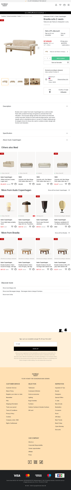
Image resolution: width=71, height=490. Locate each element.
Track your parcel (11, 407)
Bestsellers (58, 407)
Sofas (19, 16)
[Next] (38, 48)
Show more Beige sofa (9, 288)
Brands (57, 391)
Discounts (58, 429)
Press (30, 455)
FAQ (7, 400)
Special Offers (59, 397)
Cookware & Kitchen (34, 391)
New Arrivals (58, 404)
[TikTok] (41, 462)
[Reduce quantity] (45, 58)
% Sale (57, 400)
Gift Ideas (58, 416)
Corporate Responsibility (35, 445)
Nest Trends (58, 420)
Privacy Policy (10, 413)
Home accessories (33, 394)
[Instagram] (35, 462)
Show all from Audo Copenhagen (57, 190)
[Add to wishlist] (12, 184)
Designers (58, 394)
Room (56, 413)
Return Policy (10, 391)
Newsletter (9, 397)
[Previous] (3, 48)
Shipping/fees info (63, 79)
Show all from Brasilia (61, 233)
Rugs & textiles (32, 400)
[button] (47, 24)
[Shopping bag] (64, 5)
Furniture (3, 16)
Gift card (30, 410)
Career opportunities (34, 448)
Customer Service (11, 388)
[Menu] (68, 5)
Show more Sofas (8, 294)
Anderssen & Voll (48, 16)
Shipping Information (12, 404)
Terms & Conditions (11, 410)
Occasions (58, 410)
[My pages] (56, 5)
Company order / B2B (12, 420)
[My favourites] (60, 5)
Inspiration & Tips (60, 388)
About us (31, 442)
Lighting (30, 397)
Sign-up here (63, 34)
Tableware (31, 388)
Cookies (8, 416)
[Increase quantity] (50, 58)
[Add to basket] (15, 184)
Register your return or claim (14, 394)
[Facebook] (30, 462)
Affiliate (30, 451)
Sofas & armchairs (11, 16)
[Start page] (4, 4)
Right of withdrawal (11, 423)
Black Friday (58, 423)
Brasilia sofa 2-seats (27, 16)
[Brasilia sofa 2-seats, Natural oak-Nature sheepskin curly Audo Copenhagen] (21, 48)
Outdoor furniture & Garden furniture (38, 407)
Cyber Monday (59, 426)
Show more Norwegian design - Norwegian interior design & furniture (22, 291)
